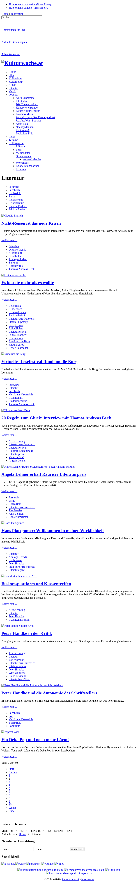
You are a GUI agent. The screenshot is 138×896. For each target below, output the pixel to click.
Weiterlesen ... (9, 240)
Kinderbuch (15, 308)
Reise (12, 196)
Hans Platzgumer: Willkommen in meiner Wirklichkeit (52, 530)
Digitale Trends (17, 249)
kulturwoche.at (70, 879)
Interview (14, 246)
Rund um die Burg (19, 341)
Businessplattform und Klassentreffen (36, 583)
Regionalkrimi (17, 315)
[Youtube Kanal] (59, 863)
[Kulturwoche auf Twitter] (20, 863)
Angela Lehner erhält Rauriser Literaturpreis (43, 474)
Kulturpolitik (16, 252)
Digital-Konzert (17, 334)
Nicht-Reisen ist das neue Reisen (31, 223)
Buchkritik (15, 193)
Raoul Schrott (16, 344)
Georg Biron (16, 325)
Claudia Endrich (18, 206)
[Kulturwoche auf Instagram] (33, 863)
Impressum (87, 879)
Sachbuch (14, 190)
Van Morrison (16, 659)
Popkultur (14, 725)
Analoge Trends (18, 557)
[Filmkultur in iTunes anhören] (112, 869)
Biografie (14, 497)
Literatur (13, 388)
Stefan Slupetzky (18, 321)
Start (11, 768)
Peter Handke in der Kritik (26, 633)
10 (10, 804)
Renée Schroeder (18, 347)
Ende (12, 810)
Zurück (13, 772)
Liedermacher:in (18, 400)
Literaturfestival (17, 331)
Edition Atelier (17, 209)
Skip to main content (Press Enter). (28, 7)
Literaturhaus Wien (19, 679)
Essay (12, 500)
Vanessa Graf (16, 457)
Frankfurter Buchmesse (22, 566)
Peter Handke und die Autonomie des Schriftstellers (49, 693)
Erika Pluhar (16, 328)
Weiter (12, 807)
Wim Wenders (17, 672)
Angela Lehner (17, 460)
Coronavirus (16, 265)
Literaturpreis (16, 454)
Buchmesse (15, 560)
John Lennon (16, 513)
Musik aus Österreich (21, 394)
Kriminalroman (17, 312)
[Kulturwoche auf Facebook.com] (8, 863)
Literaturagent (16, 569)
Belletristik (15, 305)
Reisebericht (16, 199)
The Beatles (15, 510)
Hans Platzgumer (18, 516)
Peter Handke (16, 563)
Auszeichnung (17, 441)
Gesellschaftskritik (19, 619)
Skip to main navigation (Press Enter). (30, 4)
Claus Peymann (17, 675)
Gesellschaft (15, 256)
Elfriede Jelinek (17, 666)
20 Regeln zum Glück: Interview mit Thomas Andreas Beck (56, 418)
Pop (11, 716)
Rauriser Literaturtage (21, 450)
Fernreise (14, 186)
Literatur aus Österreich (22, 318)
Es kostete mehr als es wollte (27, 282)
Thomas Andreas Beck (21, 269)
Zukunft (13, 262)
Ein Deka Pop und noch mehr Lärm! (35, 739)
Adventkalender (10, 54)
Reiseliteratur (16, 202)
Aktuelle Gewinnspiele (14, 42)
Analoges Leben (18, 259)
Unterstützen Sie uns (13, 29)
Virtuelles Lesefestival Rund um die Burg (39, 361)
